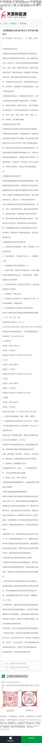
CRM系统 (29, 727)
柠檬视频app (13, 716)
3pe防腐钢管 (29, 723)
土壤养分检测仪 (12, 720)
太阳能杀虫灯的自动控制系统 (19, 667)
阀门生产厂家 (23, 720)
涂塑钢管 (20, 723)
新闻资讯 (13, 23)
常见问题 (23, 23)
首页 (5, 23)
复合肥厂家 (34, 720)
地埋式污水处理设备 (17, 727)
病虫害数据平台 (10, 723)
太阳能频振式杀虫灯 (9, 242)
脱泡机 (21, 716)
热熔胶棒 (6, 727)
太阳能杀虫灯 (30, 716)
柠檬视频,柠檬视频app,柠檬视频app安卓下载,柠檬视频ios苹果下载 (21, 5)
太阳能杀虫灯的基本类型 (17, 663)
